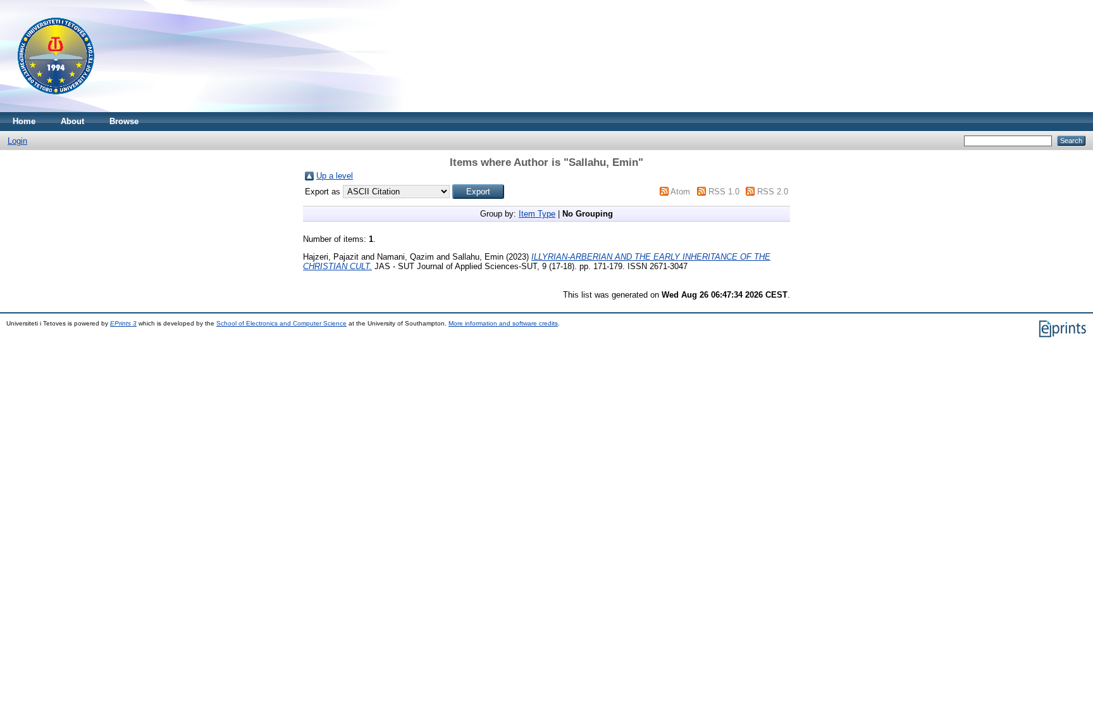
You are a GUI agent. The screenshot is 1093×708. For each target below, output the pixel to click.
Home (24, 121)
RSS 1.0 (723, 191)
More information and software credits (503, 323)
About (72, 121)
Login (17, 141)
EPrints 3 (123, 323)
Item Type (537, 213)
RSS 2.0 (772, 191)
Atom (680, 191)
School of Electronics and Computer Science (281, 323)
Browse (124, 121)
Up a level (334, 175)
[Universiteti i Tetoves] (56, 109)
